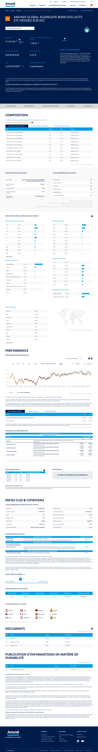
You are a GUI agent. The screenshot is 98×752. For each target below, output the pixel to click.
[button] (87, 10)
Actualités (44, 735)
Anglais (47, 641)
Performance (29, 106)
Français (47, 638)
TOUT (60, 363)
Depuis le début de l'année (48, 363)
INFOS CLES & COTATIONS (50, 106)
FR (92, 1)
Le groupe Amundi (46, 739)
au (84, 363)
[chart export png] (91, 358)
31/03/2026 (67, 641)
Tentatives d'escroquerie (43, 750)
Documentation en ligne (66, 735)
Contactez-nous (81, 737)
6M (23, 363)
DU (72, 363)
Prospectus (13, 638)
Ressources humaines (47, 741)
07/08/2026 (67, 638)
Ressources (82, 5)
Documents (71, 106)
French (56, 669)
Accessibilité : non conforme (68, 750)
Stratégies (42, 5)
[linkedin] (78, 741)
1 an (29, 363)
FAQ (60, 737)
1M (13, 363)
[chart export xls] (89, 358)
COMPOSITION (11, 106)
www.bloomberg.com (40, 196)
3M (18, 363)
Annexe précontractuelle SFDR (17, 669)
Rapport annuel (13, 645)
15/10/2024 (72, 669)
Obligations (19, 10)
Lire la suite (63, 62)
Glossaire (62, 739)
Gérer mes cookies (88, 750)
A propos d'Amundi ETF (48, 737)
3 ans (35, 363)
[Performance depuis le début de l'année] (38, 43)
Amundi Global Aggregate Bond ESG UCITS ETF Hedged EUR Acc (37, 10)
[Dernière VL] (16, 41)
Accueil (6, 10)
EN (89, 1)
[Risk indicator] (24, 574)
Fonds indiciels (63, 741)
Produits (32, 5)
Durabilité (87, 106)
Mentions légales (79, 750)
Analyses (72, 5)
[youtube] (82, 741)
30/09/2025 (67, 645)
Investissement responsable (57, 5)
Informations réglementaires (56, 750)
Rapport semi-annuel (15, 641)
